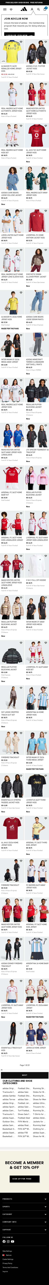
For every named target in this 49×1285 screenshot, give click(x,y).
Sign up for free (22, 1179)
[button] (21, 41)
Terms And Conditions (10, 1267)
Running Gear (39, 1125)
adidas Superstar (9, 1118)
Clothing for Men (39, 1129)
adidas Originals (9, 1103)
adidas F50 (23, 1133)
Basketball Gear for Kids (9, 1136)
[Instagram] (8, 1241)
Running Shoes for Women (39, 1111)
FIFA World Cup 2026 (24, 1122)
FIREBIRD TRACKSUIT (10, 757)
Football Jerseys (24, 1103)
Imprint (5, 1271)
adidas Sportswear (9, 1107)
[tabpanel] (24, 558)
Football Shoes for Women (24, 1096)
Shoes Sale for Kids (24, 1114)
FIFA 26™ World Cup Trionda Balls (24, 1129)
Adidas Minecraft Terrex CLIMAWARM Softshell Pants (35, 362)
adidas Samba (9, 1096)
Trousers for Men (39, 1107)
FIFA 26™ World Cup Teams (24, 1136)
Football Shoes (24, 1088)
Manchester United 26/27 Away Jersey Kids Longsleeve (11, 452)
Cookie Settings (8, 1259)
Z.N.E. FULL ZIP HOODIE (36, 580)
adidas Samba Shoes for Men (9, 1125)
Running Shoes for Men (39, 1088)
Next (24, 1075)
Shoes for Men (39, 1100)
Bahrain (9, 1255)
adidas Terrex (9, 1100)
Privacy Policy (7, 1263)
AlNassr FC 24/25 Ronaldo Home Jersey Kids (11, 68)
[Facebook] (4, 1241)
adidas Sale (23, 1092)
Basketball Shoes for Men (9, 1129)
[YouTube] (12, 1241)
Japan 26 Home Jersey (36, 1048)
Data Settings (7, 1251)
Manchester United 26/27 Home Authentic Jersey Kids (36, 111)
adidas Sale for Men (24, 1100)
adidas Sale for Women (24, 1107)
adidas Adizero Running (39, 1118)
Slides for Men (39, 1092)
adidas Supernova (39, 1133)
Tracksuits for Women (9, 1114)
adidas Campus (9, 1111)
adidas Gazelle (9, 1133)
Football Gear (24, 1118)
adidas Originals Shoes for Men (9, 1088)
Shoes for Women (39, 1136)
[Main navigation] (5, 9)
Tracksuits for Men (9, 1092)
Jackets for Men (39, 1122)
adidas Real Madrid (24, 1125)
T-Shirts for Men (39, 1114)
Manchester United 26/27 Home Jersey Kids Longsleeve (11, 582)
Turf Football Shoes (24, 1111)
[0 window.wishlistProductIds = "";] (11, 9)
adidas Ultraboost (39, 1103)
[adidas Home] (24, 9)
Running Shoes (39, 1096)
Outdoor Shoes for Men (9, 1122)
